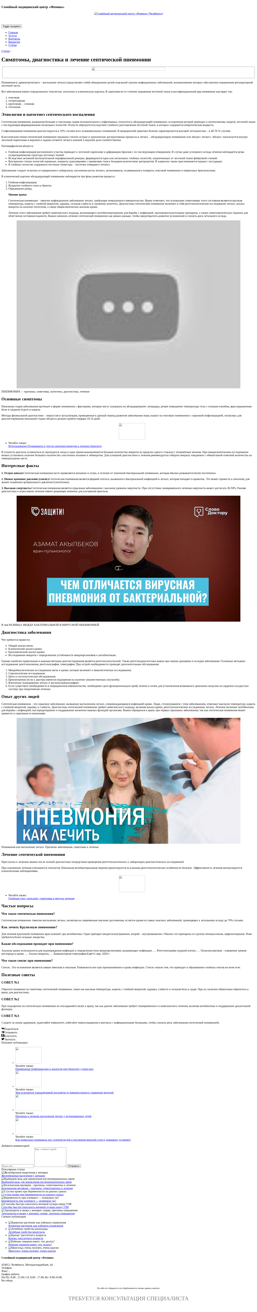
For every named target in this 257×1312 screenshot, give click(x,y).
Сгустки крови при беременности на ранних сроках (32, 1194)
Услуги (12, 35)
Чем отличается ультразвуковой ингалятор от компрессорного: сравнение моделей (64, 1092)
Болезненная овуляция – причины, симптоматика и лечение (37, 1188)
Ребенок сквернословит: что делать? (30, 1244)
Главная (13, 32)
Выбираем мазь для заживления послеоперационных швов (36, 1181)
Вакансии (14, 41)
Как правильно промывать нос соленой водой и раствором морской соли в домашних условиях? (73, 1139)
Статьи (12, 45)
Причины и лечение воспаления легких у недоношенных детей (53, 1116)
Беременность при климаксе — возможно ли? (28, 1200)
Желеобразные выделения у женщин (23, 1175)
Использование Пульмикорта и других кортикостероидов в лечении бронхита (55, 446)
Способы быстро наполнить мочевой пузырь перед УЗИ (35, 1207)
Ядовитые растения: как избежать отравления (35, 1225)
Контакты (14, 38)
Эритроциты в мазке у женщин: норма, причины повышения (38, 1213)
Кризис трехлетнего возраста (25, 1238)
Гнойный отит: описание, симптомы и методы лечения (41, 898)
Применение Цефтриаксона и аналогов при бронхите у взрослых (54, 1068)
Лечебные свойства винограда (26, 1231)
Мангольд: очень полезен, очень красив (32, 1250)
